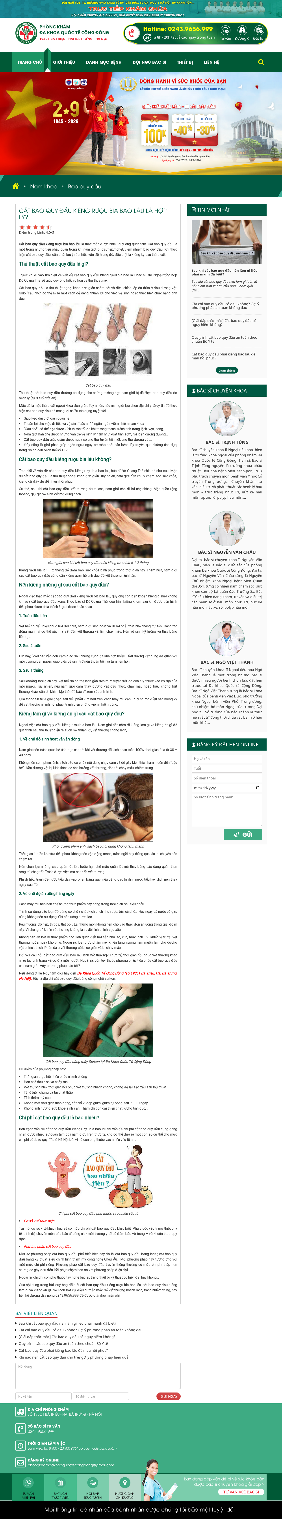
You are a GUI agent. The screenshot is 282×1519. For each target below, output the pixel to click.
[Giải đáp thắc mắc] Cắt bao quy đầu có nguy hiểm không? (67, 1337)
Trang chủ (30, 62)
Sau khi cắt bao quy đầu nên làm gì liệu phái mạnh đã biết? (67, 1323)
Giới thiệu (64, 62)
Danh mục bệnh (104, 62)
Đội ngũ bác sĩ (149, 62)
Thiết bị (185, 62)
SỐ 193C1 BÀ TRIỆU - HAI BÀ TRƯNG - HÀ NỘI (65, 1414)
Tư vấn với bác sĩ (241, 1492)
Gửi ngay (168, 1396)
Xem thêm (227, 370)
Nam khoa (43, 186)
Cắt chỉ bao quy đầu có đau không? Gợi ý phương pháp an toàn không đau (80, 1330)
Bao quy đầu (84, 186)
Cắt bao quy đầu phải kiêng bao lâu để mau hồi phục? (63, 1350)
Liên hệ (211, 62)
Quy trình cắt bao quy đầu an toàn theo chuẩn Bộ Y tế (63, 1343)
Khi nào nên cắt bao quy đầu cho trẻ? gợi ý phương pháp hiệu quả (73, 1357)
